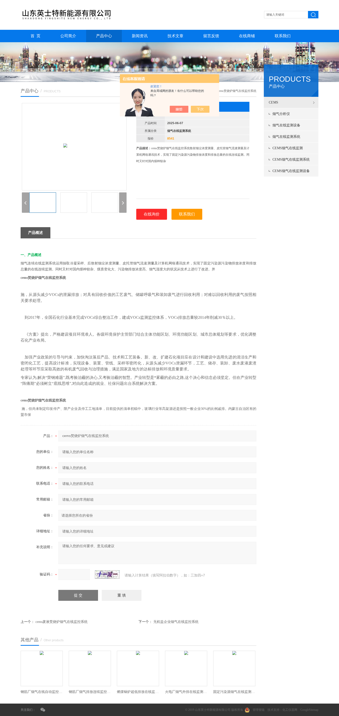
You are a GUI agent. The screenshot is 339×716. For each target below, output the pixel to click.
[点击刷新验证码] (107, 574)
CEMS (273, 102)
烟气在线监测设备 (286, 125)
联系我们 (283, 36)
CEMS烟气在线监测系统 (291, 159)
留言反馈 (211, 36)
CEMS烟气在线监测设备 (291, 171)
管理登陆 (259, 710)
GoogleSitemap (309, 710)
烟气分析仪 (281, 114)
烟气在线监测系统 (286, 137)
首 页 (35, 36)
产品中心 (104, 36)
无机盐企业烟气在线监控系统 (176, 622)
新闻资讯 (140, 36)
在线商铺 (247, 36)
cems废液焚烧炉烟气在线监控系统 (61, 622)
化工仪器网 (289, 710)
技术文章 (175, 36)
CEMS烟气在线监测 (287, 148)
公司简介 (68, 36)
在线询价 (152, 214)
